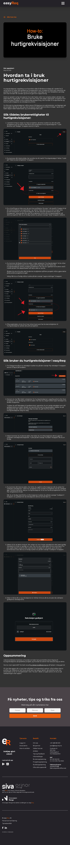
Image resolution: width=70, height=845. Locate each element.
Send (35, 716)
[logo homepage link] (11, 3)
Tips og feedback (39, 754)
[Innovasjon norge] (9, 798)
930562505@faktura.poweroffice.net (58, 767)
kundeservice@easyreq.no (39, 665)
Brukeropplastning (39, 759)
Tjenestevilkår (7, 823)
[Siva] (8, 786)
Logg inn (22, 743)
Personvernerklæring (9, 821)
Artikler (35, 751)
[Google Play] (3, 764)
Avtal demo (23, 745)
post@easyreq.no (56, 745)
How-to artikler (24, 748)
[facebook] (2, 828)
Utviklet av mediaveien (7, 832)
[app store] (7, 764)
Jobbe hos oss (37, 748)
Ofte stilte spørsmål (39, 767)
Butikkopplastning (39, 764)
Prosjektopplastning (40, 762)
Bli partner (36, 745)
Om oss (35, 743)
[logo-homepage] (6, 742)
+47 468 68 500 (55, 743)
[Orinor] (23, 786)
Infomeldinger (38, 756)
